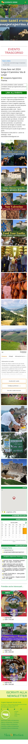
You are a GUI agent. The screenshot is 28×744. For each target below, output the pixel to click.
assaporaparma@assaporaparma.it (14, 552)
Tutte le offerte (6, 61)
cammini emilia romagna (9, 728)
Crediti (15, 713)
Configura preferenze (13, 385)
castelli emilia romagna (10, 726)
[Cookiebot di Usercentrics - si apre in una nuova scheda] (20, 352)
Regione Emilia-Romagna (10, 720)
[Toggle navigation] (25, 2)
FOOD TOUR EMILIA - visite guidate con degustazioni (13, 574)
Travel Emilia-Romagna (9, 724)
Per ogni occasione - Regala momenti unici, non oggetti (13, 577)
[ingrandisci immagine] (14, 153)
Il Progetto (16, 711)
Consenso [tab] (4, 356)
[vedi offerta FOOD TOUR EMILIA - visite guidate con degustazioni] (14, 668)
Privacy (15, 715)
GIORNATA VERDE (11, 2)
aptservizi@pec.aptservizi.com (9, 707)
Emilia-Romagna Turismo (10, 722)
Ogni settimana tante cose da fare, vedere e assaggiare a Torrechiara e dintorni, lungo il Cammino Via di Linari (13, 565)
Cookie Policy (17, 714)
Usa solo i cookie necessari (14, 390)
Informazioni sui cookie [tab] (21, 356)
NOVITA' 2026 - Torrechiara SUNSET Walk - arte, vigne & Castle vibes (13, 561)
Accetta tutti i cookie (14, 381)
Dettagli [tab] (11, 356)
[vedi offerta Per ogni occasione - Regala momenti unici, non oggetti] (14, 603)
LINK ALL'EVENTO (14, 93)
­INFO (7, 593)
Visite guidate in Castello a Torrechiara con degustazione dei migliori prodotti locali (14, 570)
